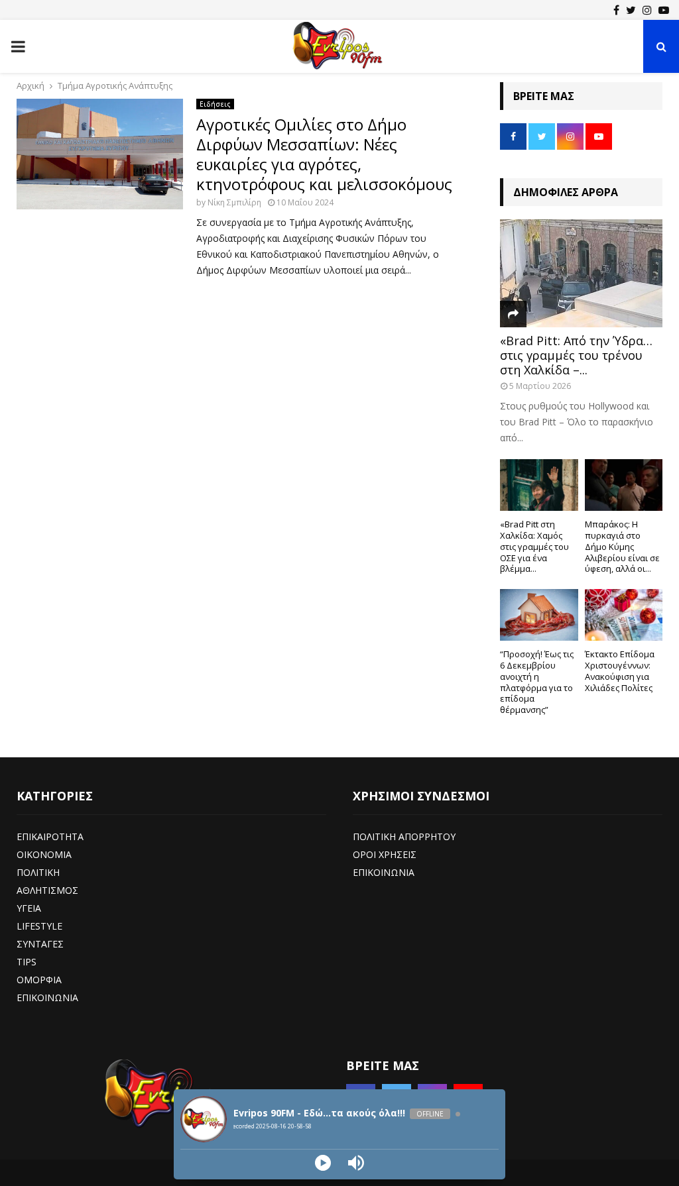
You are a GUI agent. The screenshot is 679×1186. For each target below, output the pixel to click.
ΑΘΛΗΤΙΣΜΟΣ (47, 890)
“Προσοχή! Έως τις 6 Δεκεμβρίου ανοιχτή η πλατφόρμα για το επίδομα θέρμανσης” (537, 682)
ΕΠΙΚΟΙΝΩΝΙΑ (47, 997)
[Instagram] (647, 10)
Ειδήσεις (215, 104)
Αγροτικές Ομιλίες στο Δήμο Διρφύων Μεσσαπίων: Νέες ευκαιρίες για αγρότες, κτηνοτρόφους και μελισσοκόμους (324, 154)
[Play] (323, 1163)
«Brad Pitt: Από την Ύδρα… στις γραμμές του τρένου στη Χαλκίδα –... (576, 355)
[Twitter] (631, 10)
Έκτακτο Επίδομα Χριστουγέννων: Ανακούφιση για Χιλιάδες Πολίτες (619, 670)
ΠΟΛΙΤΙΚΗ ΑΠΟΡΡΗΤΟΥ (404, 836)
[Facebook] (616, 10)
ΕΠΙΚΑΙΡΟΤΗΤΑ (50, 836)
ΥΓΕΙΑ (29, 908)
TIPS (26, 961)
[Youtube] (663, 10)
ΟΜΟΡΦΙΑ (39, 979)
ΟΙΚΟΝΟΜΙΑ (44, 854)
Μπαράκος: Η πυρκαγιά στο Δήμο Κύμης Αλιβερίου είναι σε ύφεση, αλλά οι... (622, 546)
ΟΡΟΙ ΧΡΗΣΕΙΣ (384, 854)
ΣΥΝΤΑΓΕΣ (40, 944)
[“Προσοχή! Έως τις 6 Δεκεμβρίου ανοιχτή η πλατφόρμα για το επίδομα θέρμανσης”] (539, 615)
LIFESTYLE (39, 926)
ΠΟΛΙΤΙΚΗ (38, 872)
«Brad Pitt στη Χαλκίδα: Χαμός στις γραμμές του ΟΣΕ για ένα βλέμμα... (534, 546)
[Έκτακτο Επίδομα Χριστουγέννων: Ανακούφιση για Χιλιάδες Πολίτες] (624, 615)
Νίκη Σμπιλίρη (234, 202)
